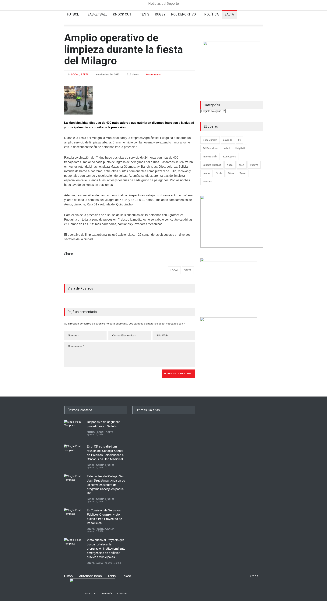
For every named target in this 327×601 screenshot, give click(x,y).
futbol (226, 148)
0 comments (153, 74)
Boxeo (126, 576)
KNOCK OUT (122, 14)
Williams (207, 181)
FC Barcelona (210, 148)
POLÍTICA (211, 14)
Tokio (231, 173)
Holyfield (240, 148)
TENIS (144, 14)
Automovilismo (90, 576)
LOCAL (75, 74)
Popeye (254, 165)
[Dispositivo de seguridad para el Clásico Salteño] (73, 429)
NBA (241, 165)
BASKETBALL (97, 14)
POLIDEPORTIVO (183, 14)
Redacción (107, 593)
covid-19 (227, 140)
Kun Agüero (229, 156)
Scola (219, 173)
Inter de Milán (210, 156)
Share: (69, 254)
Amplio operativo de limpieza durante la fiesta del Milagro (123, 49)
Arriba (253, 576)
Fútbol (68, 576)
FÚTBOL (73, 14)
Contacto (122, 593)
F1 (239, 140)
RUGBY (160, 14)
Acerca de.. (91, 593)
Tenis (111, 576)
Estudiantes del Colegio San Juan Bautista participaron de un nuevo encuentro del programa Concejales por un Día (106, 485)
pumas (206, 173)
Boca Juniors (210, 140)
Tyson (243, 173)
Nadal (230, 165)
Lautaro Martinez (212, 165)
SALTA (229, 14)
